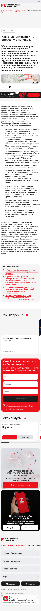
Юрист (7, 427)
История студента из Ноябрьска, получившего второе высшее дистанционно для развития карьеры (20, 298)
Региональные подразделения (14, 11)
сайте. (3, 254)
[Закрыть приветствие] (2, 596)
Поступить (9, 437)
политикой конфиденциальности (14, 409)
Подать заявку (20, 399)
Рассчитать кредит (33, 95)
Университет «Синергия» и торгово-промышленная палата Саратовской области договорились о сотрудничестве (20, 290)
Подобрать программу (20, 485)
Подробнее (25, 437)
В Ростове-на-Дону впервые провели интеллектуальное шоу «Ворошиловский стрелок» (21, 272)
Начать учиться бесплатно (11, 602)
